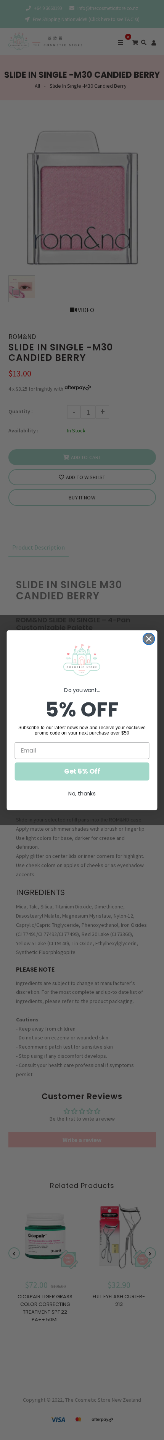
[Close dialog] (149, 639)
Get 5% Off (82, 771)
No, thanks (82, 793)
